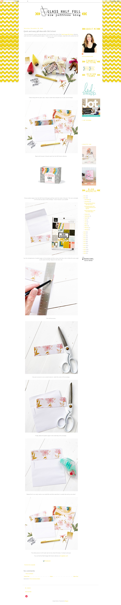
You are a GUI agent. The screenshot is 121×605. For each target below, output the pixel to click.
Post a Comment (29, 573)
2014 (84, 241)
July (86, 220)
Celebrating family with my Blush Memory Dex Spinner (90, 207)
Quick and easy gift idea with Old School (89, 204)
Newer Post (26, 576)
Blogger (66, 601)
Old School (70, 34)
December (87, 199)
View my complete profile (87, 56)
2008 (84, 253)
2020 (84, 197)
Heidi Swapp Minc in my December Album (89, 211)
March (86, 225)
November (87, 201)
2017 (84, 235)
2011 (84, 247)
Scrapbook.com (64, 556)
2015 (84, 239)
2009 (84, 251)
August (86, 218)
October (86, 214)
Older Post (75, 576)
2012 (84, 245)
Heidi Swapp (64, 34)
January (86, 229)
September (87, 216)
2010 (84, 249)
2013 (84, 243)
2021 (84, 195)
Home (51, 576)
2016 (84, 237)
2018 (84, 234)
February (87, 227)
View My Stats (28, 591)
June (86, 221)
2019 (84, 232)
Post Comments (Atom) (35, 578)
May (86, 223)
